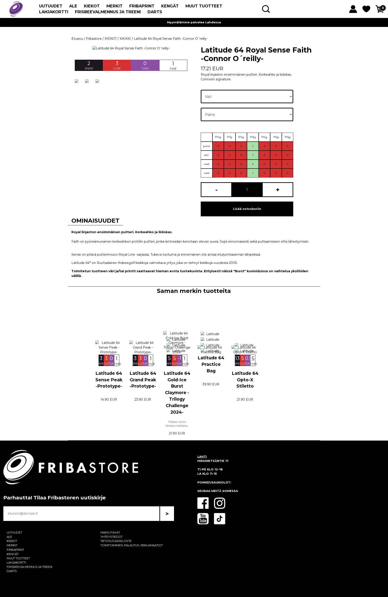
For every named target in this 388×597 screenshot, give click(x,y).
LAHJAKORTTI (53, 11)
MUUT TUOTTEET (203, 6)
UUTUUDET (50, 6)
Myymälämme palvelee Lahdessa (194, 22)
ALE (73, 6)
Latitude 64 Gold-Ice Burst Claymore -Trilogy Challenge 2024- (177, 393)
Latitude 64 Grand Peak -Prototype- (143, 380)
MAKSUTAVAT (110, 532)
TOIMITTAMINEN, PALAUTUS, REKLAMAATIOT (131, 545)
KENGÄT (170, 6)
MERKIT (114, 6)
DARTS (155, 11)
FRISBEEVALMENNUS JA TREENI (108, 11)
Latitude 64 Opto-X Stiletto (245, 380)
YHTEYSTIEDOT (111, 536)
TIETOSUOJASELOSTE (116, 541)
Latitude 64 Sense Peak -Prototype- (108, 380)
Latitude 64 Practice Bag (211, 364)
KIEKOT (92, 6)
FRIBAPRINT (141, 6)
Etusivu (77, 39)
